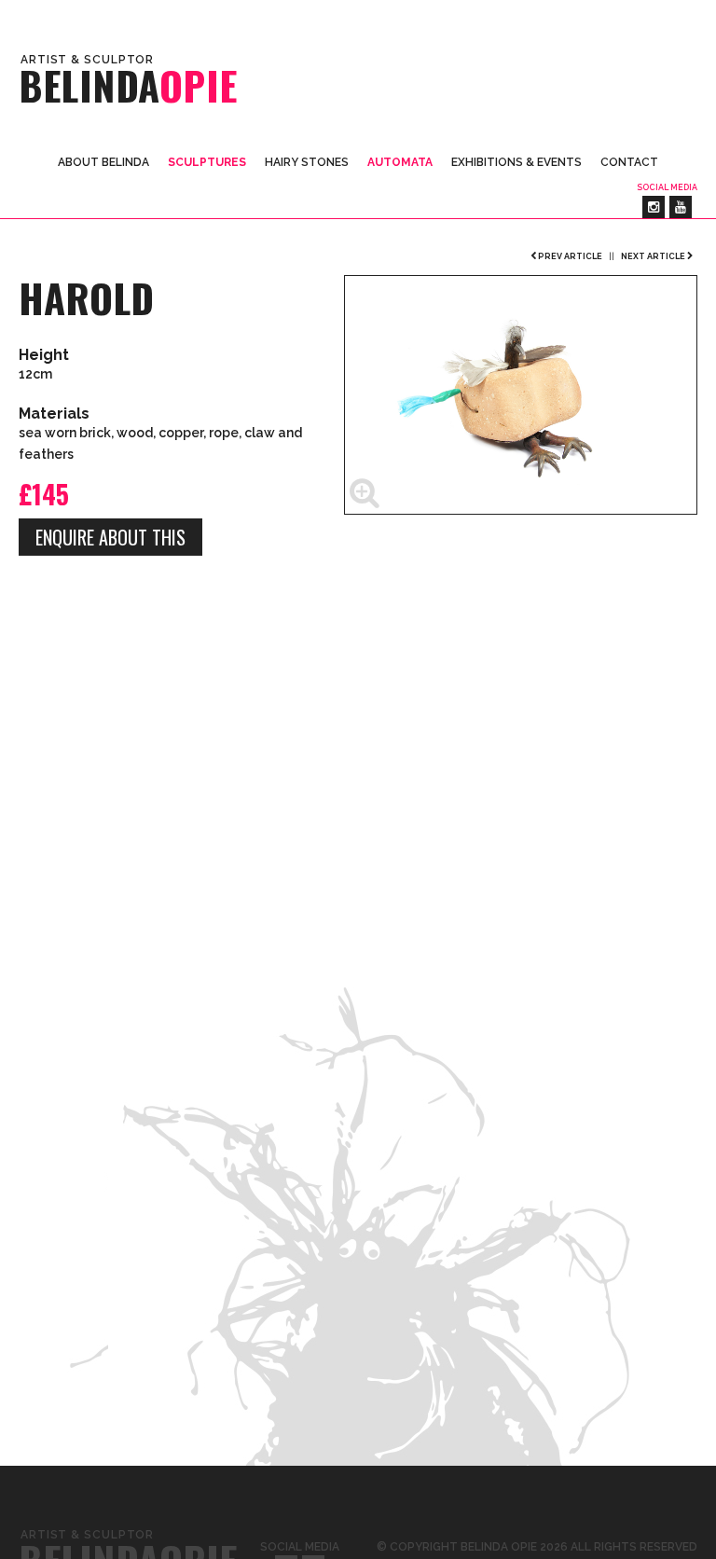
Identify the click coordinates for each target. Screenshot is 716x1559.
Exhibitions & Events (516, 162)
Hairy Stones (307, 162)
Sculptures (207, 162)
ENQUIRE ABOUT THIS (110, 537)
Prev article (569, 256)
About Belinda (103, 162)
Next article (654, 256)
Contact (629, 162)
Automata (400, 162)
